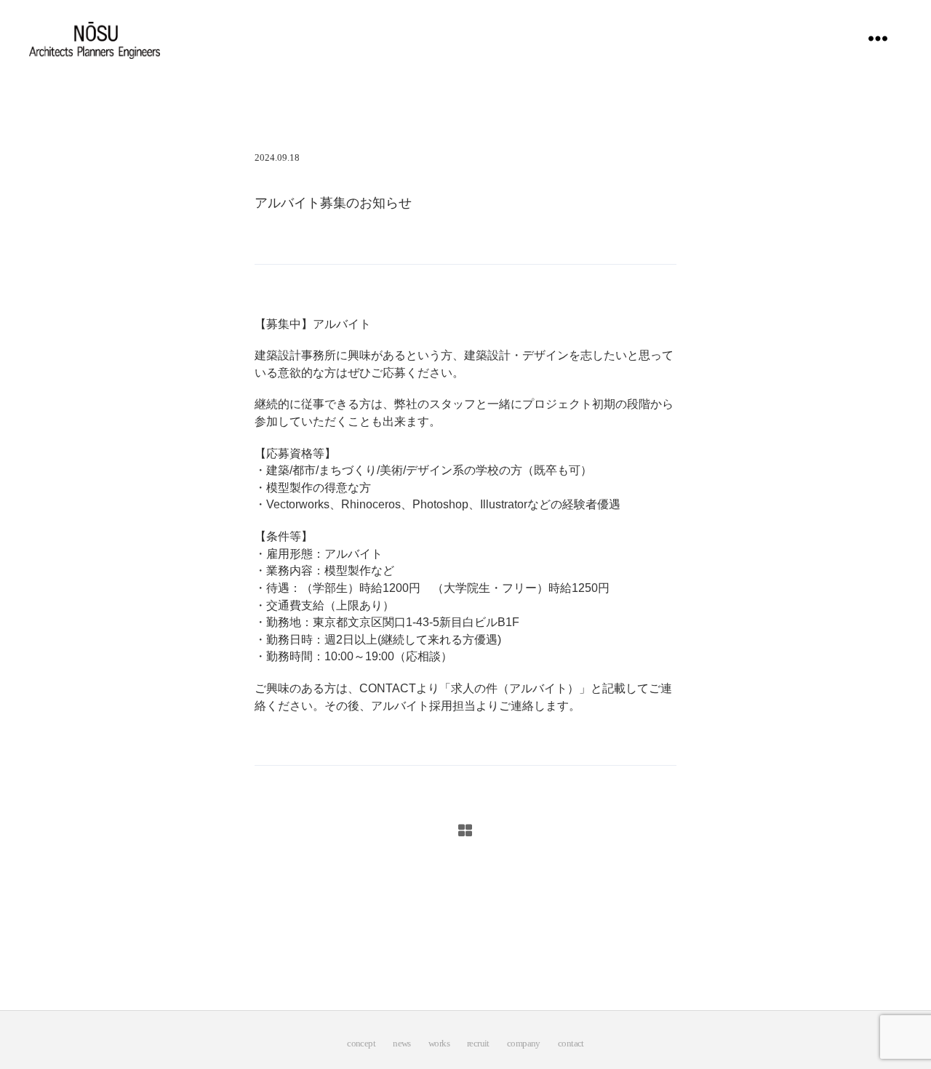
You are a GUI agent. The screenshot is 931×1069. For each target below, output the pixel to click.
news (402, 1043)
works (438, 1043)
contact (571, 1043)
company (523, 1043)
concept (361, 1043)
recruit (478, 1043)
